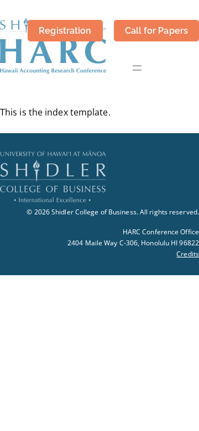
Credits (187, 254)
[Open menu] (137, 68)
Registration (65, 30)
